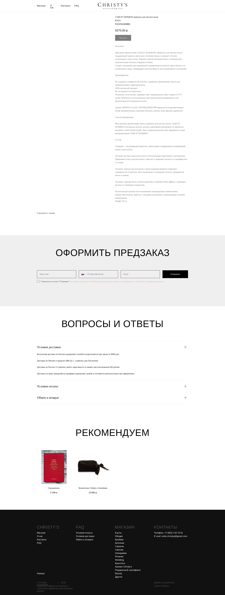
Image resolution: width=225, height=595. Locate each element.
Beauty (118, 573)
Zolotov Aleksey (161, 586)
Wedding (119, 560)
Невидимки (121, 553)
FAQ (80, 527)
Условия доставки (85, 536)
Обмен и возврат (84, 539)
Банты (118, 533)
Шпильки (119, 543)
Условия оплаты (84, 533)
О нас (40, 536)
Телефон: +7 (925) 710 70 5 (168, 533)
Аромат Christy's (123, 567)
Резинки (119, 556)
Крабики (119, 539)
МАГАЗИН (125, 527)
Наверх (41, 573)
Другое (118, 577)
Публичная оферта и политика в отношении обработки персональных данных (55, 588)
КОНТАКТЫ (165, 527)
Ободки (119, 536)
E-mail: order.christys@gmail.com (170, 536)
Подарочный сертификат (128, 570)
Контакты (41, 539)
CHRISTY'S (48, 527)
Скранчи (119, 546)
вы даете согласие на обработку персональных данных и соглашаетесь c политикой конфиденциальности (117, 281)
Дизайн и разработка (164, 582)
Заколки (119, 550)
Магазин (41, 533)
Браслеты (120, 563)
